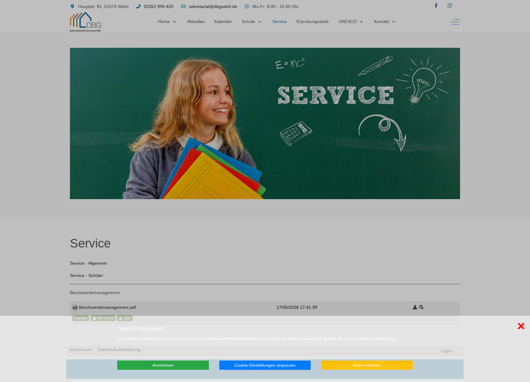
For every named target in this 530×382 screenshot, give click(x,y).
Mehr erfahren (367, 365)
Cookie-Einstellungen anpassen (265, 365)
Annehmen (163, 365)
